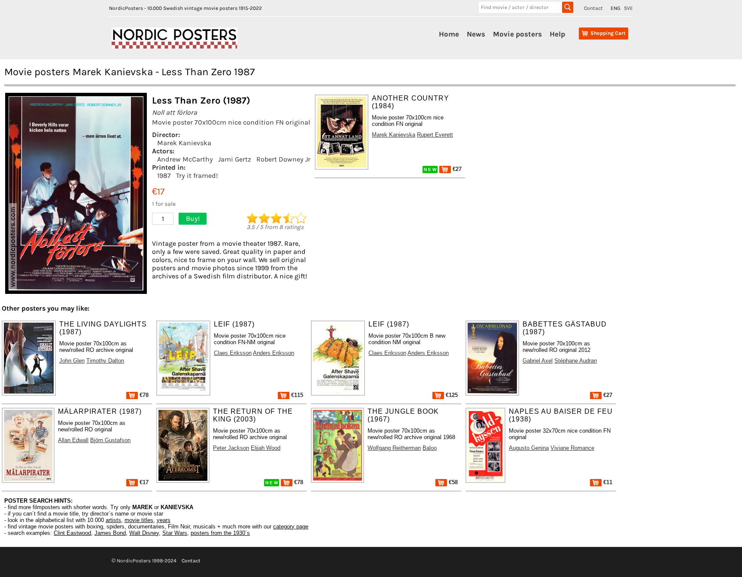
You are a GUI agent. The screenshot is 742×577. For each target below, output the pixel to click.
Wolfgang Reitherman (394, 448)
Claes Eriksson (233, 353)
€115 (296, 395)
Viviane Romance (572, 448)
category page (290, 526)
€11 (607, 482)
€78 (143, 395)
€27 (456, 169)
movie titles (139, 520)
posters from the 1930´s (220, 533)
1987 (164, 175)
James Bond (110, 533)
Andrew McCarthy (185, 159)
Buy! (193, 218)
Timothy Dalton (105, 360)
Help (557, 34)
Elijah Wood (265, 448)
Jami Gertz (234, 159)
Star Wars (174, 533)
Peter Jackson (231, 448)
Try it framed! (197, 175)
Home (449, 34)
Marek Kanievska (184, 143)
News (476, 34)
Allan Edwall (73, 440)
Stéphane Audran (575, 360)
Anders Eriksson (273, 353)
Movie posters (517, 34)
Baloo (430, 448)
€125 (451, 395)
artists (113, 520)
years (163, 520)
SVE (628, 8)
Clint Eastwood (72, 533)
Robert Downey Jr (283, 159)
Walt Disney (144, 533)
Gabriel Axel (538, 360)
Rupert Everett (435, 134)
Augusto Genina (529, 448)
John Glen (72, 360)
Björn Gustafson (110, 440)
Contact (593, 8)
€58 (452, 482)
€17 (143, 482)
